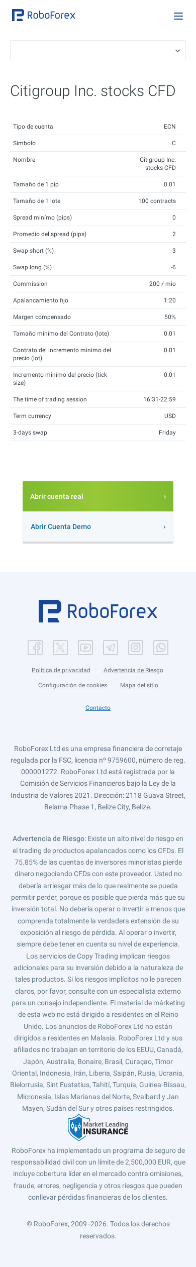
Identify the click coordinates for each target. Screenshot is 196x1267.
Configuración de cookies (72, 685)
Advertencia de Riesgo (133, 670)
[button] (43, 15)
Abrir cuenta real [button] (56, 496)
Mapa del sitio (139, 685)
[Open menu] (178, 16)
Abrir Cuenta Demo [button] (61, 526)
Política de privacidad (61, 670)
